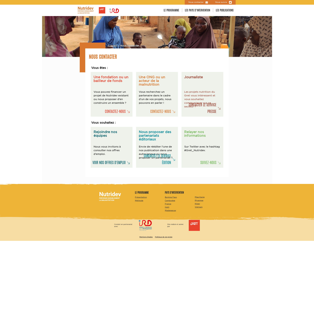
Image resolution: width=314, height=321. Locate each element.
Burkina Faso (171, 197)
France (168, 204)
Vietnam (199, 207)
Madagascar (170, 210)
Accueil (112, 45)
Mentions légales (146, 237)
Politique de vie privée (163, 237)
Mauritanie (200, 197)
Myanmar (199, 200)
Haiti (167, 207)
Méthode (139, 200)
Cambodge (170, 200)
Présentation (141, 197)
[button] (110, 111)
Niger (197, 204)
